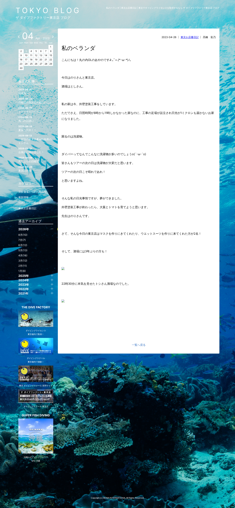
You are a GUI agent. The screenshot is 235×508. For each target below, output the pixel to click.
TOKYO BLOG (48, 10)
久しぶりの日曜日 (28, 159)
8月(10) (22, 234)
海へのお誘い (26, 119)
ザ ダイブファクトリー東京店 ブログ (43, 18)
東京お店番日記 (190, 37)
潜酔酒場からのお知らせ (32, 191)
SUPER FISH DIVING (36, 415)
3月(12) (22, 260)
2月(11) (22, 265)
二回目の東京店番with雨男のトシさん (35, 139)
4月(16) (22, 255)
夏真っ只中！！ (27, 128)
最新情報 (23, 197)
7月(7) (22, 239)
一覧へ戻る (139, 345)
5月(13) (22, 250)
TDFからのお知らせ (29, 202)
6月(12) (22, 245)
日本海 (25, 91)
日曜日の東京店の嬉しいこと (35, 100)
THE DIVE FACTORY (35, 307)
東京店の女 (25, 168)
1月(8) (22, 270)
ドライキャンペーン (29, 110)
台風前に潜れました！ (31, 150)
